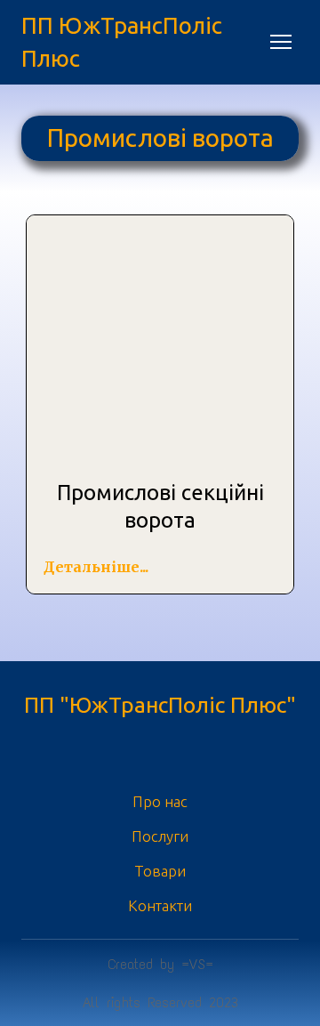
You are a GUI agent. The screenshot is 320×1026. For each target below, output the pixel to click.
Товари (160, 870)
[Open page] (160, 347)
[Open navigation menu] (281, 42)
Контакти (160, 905)
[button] (96, 567)
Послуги (160, 836)
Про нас (160, 801)
